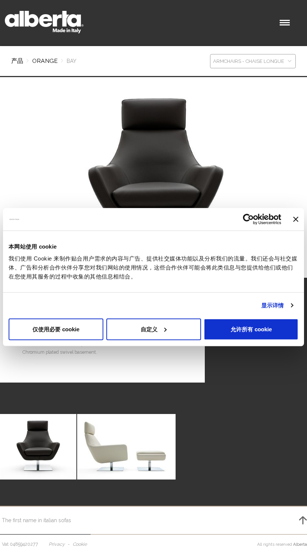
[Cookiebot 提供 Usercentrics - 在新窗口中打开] (248, 219)
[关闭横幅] (295, 219)
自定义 (149, 329)
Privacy (57, 544)
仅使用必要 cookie (56, 329)
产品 (17, 60)
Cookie (80, 544)
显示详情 (272, 305)
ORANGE (45, 60)
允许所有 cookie (251, 329)
